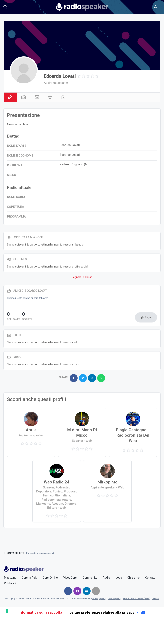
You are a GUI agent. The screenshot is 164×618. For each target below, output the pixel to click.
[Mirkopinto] (107, 491)
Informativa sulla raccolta (40, 612)
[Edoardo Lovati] (24, 70)
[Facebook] (68, 591)
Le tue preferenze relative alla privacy (102, 612)
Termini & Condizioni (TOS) (136, 598)
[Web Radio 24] (57, 491)
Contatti (150, 578)
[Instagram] (77, 591)
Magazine (10, 578)
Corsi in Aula (29, 578)
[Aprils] (31, 432)
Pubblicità (10, 583)
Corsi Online (50, 578)
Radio (106, 578)
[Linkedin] (87, 591)
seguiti (27, 316)
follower (13, 316)
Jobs (119, 578)
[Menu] (155, 7)
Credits (155, 598)
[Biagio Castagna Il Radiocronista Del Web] (133, 432)
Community (90, 578)
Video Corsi (70, 578)
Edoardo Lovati (60, 76)
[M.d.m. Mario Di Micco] (82, 432)
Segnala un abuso (82, 277)
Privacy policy (99, 598)
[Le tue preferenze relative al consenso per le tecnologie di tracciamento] (7, 611)
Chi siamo (133, 578)
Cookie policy (114, 598)
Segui (148, 317)
